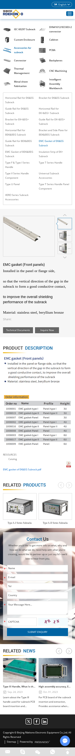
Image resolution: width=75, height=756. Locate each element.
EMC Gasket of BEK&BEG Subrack (19, 154)
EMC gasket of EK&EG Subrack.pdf (22, 469)
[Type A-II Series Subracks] (55, 506)
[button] (61, 485)
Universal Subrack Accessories (49, 176)
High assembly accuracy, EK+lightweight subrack (55, 686)
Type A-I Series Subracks (20, 523)
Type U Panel (12, 184)
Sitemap (11, 741)
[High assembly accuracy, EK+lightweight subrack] (55, 670)
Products (24, 485)
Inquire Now (47, 330)
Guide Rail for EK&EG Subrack (17, 111)
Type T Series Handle (50, 162)
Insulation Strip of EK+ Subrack (51, 154)
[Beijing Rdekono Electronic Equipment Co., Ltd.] (13, 14)
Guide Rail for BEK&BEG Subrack (18, 143)
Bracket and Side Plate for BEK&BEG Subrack (53, 132)
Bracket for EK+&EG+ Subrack (17, 122)
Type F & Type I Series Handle (17, 165)
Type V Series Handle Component (17, 176)
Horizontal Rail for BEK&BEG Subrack (15, 132)
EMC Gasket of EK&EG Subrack (51, 143)
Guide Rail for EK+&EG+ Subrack (52, 122)
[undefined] (29, 236)
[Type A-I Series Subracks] (20, 506)
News (19, 650)
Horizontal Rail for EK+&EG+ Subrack (49, 111)
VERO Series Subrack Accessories (16, 197)
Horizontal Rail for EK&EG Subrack (19, 100)
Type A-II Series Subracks (55, 523)
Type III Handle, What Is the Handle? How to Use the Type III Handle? (20, 686)
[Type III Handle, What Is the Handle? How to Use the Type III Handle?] (20, 670)
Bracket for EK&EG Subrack (54, 98)
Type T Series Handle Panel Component (54, 186)
